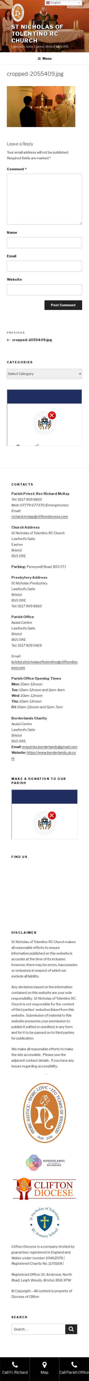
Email (11, 256)
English (55, 2)
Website (14, 279)
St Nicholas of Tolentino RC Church (37, 34)
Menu (47, 58)
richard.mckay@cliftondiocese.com (39, 517)
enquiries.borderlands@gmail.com (49, 747)
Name (12, 233)
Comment (16, 169)
